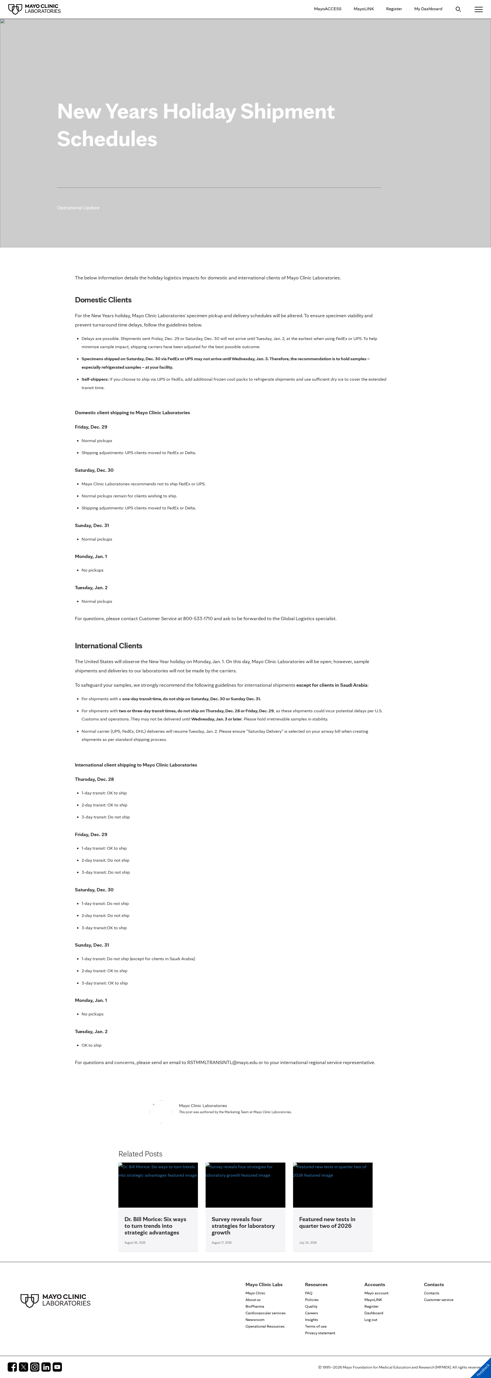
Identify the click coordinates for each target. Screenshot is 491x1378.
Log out (370, 1319)
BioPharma (255, 1306)
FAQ (309, 1292)
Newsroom (255, 1319)
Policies (312, 1299)
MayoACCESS (327, 8)
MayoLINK (364, 8)
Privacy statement (320, 1332)
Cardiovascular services (266, 1312)
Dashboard (373, 1312)
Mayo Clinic (255, 1292)
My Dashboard (428, 8)
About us (253, 1299)
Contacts (431, 1292)
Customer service (438, 1299)
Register (394, 8)
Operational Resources (265, 1326)
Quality (311, 1306)
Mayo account (376, 1292)
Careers (311, 1312)
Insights (311, 1319)
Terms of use (316, 1326)
